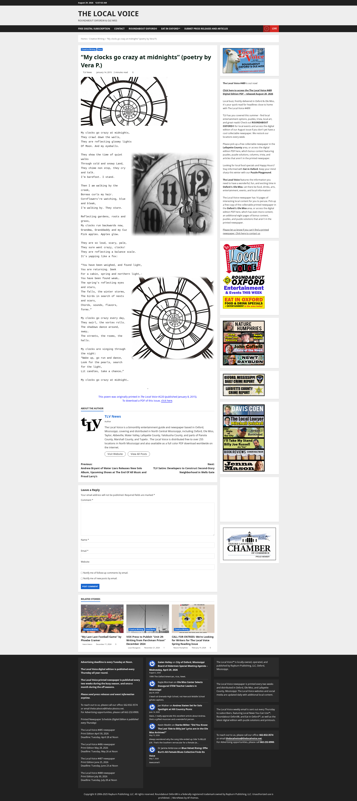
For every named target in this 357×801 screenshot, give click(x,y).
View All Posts (139, 454)
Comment (87, 500)
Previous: (113, 470)
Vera (100, 49)
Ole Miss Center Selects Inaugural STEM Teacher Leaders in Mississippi (176, 686)
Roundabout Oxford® (143, 28)
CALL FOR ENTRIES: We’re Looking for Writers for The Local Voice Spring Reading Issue (193, 640)
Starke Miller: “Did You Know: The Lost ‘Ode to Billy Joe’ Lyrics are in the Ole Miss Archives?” (178, 728)
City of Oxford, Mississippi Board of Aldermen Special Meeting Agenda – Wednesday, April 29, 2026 (178, 666)
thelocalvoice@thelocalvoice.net (244, 738)
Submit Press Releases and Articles (206, 28)
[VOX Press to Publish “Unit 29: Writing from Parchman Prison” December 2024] (147, 618)
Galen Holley (165, 662)
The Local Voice (108, 13)
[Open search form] (260, 28)
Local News (150, 629)
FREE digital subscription (94, 28)
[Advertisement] (249, 499)
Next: (183, 468)
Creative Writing (89, 49)
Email (84, 550)
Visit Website (115, 454)
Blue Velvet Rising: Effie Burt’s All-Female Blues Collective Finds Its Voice (178, 752)
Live (274, 28)
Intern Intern (87, 644)
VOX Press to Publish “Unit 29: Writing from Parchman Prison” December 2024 (146, 640)
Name (85, 539)
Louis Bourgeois (134, 648)
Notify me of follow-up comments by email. (105, 572)
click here (166, 400)
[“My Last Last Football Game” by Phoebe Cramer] (102, 618)
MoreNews (178, 797)
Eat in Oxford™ (170, 28)
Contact (119, 28)
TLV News (87, 72)
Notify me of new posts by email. (100, 578)
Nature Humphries (180, 648)
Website (85, 561)
